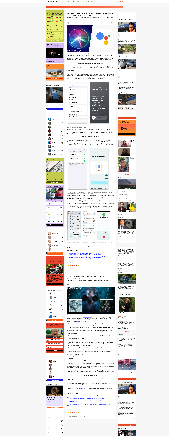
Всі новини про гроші (55, 182)
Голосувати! (55, 350)
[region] (54, 107)
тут (71, 247)
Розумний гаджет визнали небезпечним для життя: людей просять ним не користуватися (88, 256)
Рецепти (87, 1)
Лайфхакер (69, 1)
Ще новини (127, 331)
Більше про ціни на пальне (55, 224)
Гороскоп (92, 1)
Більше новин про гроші (127, 425)
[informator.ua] (52, 1)
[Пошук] (122, 1)
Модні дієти (87, 6)
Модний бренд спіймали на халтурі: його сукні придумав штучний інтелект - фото (86, 398)
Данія (85, 416)
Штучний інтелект (70, 416)
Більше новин (126, 118)
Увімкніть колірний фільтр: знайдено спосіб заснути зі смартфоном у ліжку (85, 257)
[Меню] (60, 1)
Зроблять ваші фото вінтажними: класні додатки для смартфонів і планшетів (85, 253)
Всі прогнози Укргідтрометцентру (55, 108)
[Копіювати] (113, 23)
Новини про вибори (55, 380)
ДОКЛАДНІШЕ (54, 320)
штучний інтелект (87, 317)
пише (79, 321)
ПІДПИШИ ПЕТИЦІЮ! (55, 78)
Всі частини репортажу (55, 283)
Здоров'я (74, 1)
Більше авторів (126, 174)
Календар (82, 1)
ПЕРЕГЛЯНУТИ (126, 133)
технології (76, 269)
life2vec (78, 378)
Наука (78, 1)
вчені (76, 416)
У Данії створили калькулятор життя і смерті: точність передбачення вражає (85, 258)
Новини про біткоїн (55, 407)
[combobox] (60, 105)
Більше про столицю (127, 379)
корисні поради (70, 269)
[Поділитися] (111, 23)
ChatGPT (105, 342)
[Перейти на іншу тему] (120, 1)
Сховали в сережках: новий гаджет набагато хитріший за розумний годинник (86, 254)
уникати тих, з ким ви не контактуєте (103, 56)
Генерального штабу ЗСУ (56, 40)
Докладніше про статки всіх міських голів (55, 253)
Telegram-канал (79, 246)
